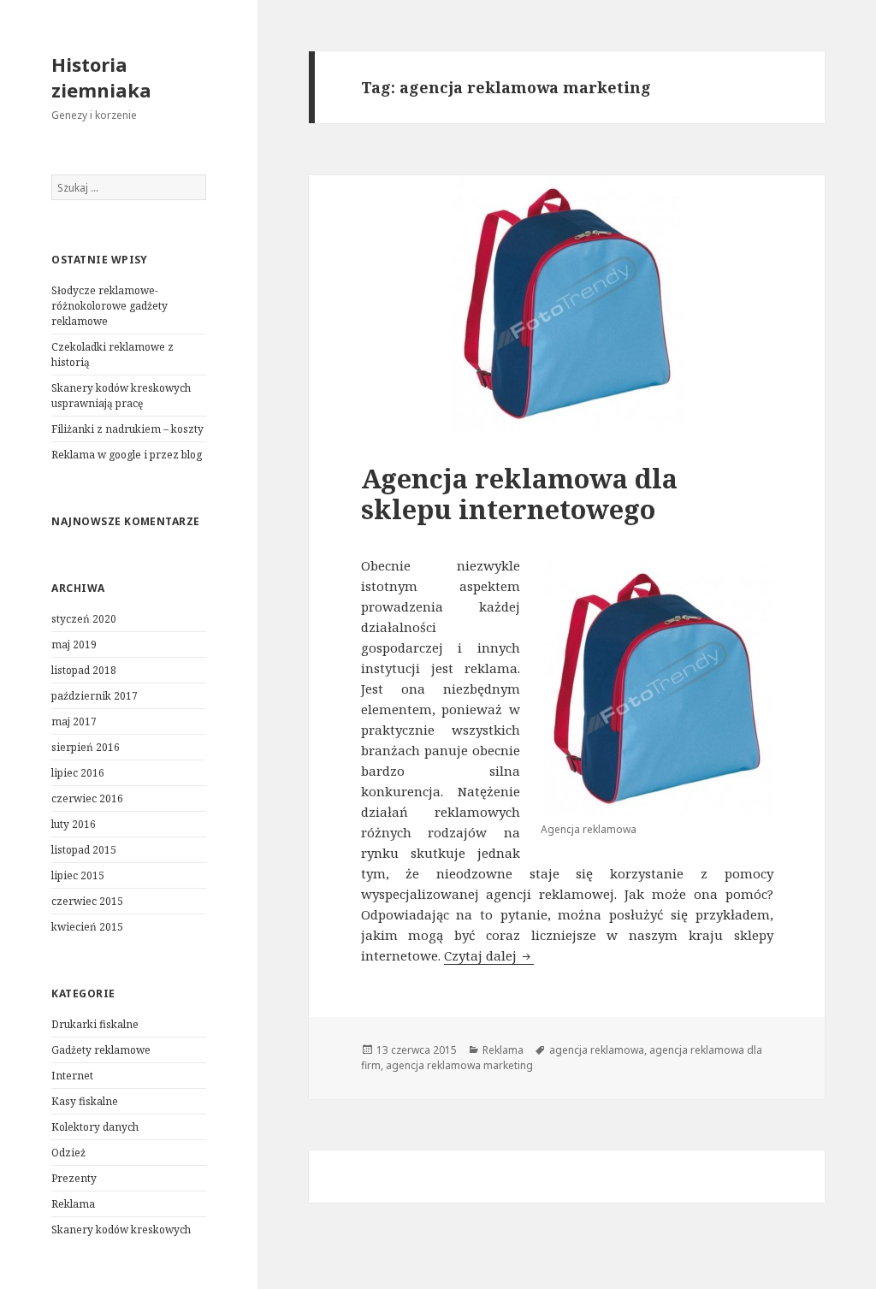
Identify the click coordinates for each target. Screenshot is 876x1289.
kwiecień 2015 (87, 926)
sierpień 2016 (85, 747)
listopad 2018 (83, 670)
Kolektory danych (95, 1127)
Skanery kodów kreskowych (121, 1229)
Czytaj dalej (489, 955)
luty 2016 (73, 824)
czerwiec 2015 (87, 901)
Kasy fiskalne (84, 1101)
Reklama (73, 1204)
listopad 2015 (83, 850)
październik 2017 (94, 696)
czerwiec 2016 (87, 798)
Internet (72, 1075)
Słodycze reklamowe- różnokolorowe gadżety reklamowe (109, 305)
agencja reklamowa (596, 1050)
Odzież (68, 1152)
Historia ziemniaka (101, 77)
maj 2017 (74, 721)
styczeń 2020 (83, 619)
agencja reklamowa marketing (459, 1065)
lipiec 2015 (77, 875)
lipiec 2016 (77, 773)
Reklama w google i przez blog (126, 454)
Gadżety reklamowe (101, 1050)
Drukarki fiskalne (95, 1024)
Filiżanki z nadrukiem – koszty (127, 429)
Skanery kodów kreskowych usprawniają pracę (121, 396)
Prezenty (74, 1178)
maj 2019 (74, 644)
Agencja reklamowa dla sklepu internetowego (519, 493)
